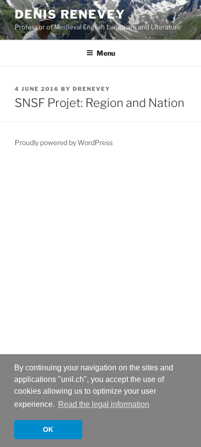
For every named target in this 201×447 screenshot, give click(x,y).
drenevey (91, 88)
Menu (106, 53)
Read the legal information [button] (103, 404)
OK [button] (48, 429)
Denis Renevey (70, 14)
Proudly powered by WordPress (64, 142)
